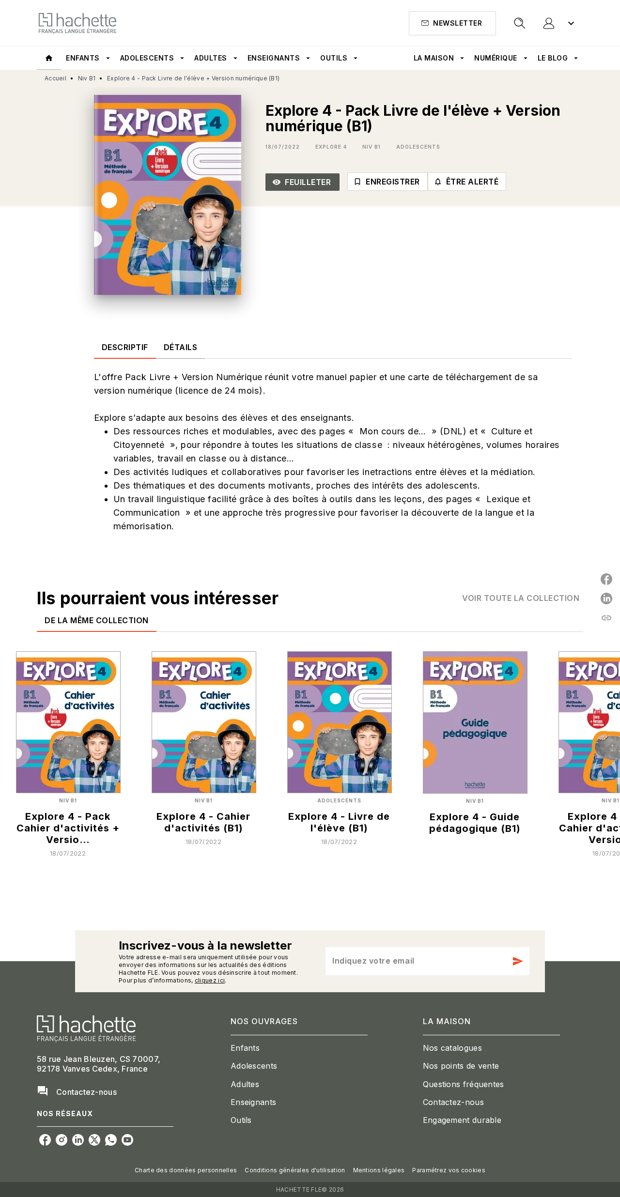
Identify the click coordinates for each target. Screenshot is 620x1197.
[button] (452, 23)
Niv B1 (87, 78)
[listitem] (45, 1140)
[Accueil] (77, 23)
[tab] (49, 58)
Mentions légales (379, 1170)
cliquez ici (210, 980)
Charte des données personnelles (186, 1170)
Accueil (55, 78)
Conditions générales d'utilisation (295, 1170)
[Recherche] (520, 23)
